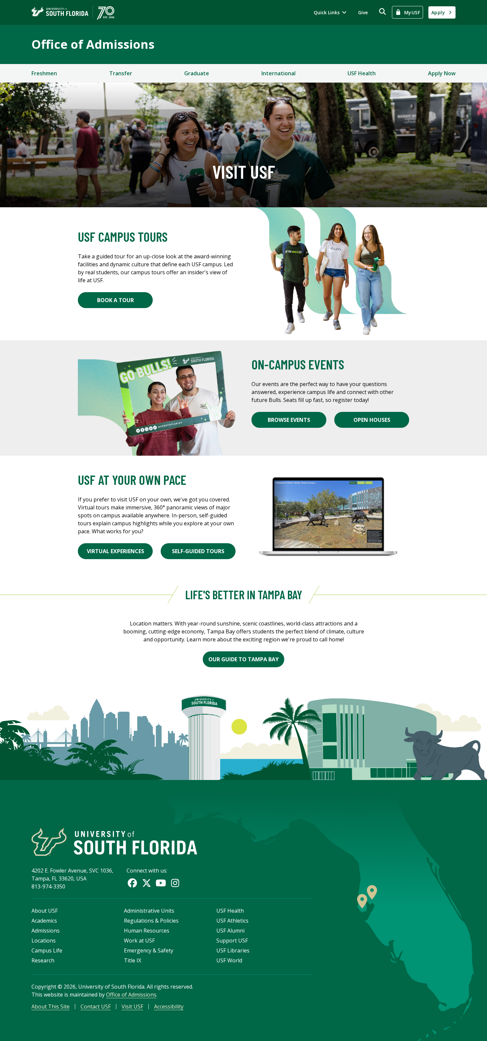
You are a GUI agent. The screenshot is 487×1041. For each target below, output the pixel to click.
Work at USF (139, 940)
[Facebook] (132, 883)
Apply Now (442, 73)
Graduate (196, 73)
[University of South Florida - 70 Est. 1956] (72, 12)
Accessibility (169, 1006)
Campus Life (46, 950)
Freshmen (44, 73)
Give (363, 12)
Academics (44, 920)
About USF (44, 910)
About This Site (50, 1006)
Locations (43, 940)
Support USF (232, 940)
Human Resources (146, 930)
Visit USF (132, 1006)
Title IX (132, 960)
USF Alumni (230, 930)
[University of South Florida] (114, 842)
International (278, 73)
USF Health (362, 73)
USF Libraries (232, 950)
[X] (146, 883)
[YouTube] (161, 883)
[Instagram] (175, 883)
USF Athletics (232, 920)
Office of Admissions (92, 44)
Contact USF (96, 1006)
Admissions (45, 930)
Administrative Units (149, 910)
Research (42, 960)
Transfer (120, 73)
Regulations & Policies (151, 920)
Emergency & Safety (148, 950)
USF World (229, 960)
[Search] (382, 11)
